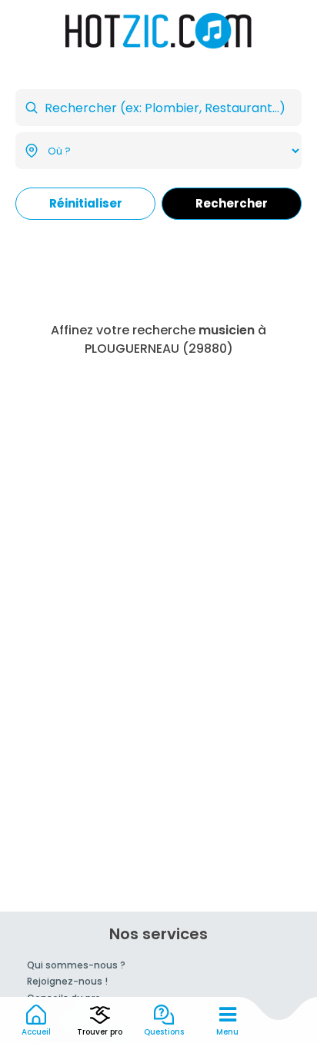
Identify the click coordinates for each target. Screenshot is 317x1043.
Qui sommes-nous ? (76, 965)
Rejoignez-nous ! (67, 981)
